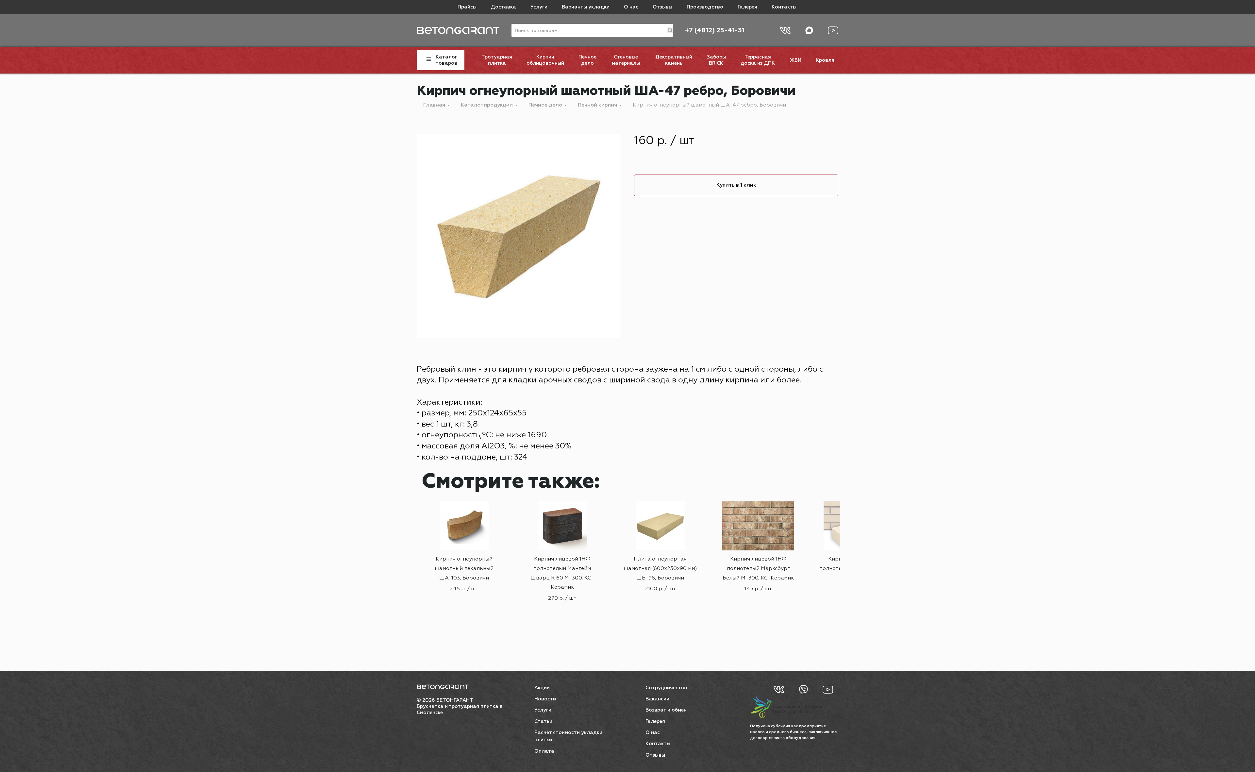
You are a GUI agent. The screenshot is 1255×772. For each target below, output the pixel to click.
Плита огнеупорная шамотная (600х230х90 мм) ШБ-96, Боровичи (660, 569)
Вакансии (657, 698)
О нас (631, 7)
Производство (705, 7)
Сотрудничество (666, 687)
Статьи (543, 721)
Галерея (747, 7)
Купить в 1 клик (736, 185)
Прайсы (467, 7)
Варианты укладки (586, 7)
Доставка (503, 7)
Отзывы (662, 7)
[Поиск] (670, 30)
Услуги (538, 7)
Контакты (784, 7)
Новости (545, 698)
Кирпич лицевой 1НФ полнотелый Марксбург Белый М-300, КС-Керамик (758, 569)
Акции (542, 687)
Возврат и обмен (666, 710)
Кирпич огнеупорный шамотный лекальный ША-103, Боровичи (464, 569)
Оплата (544, 751)
